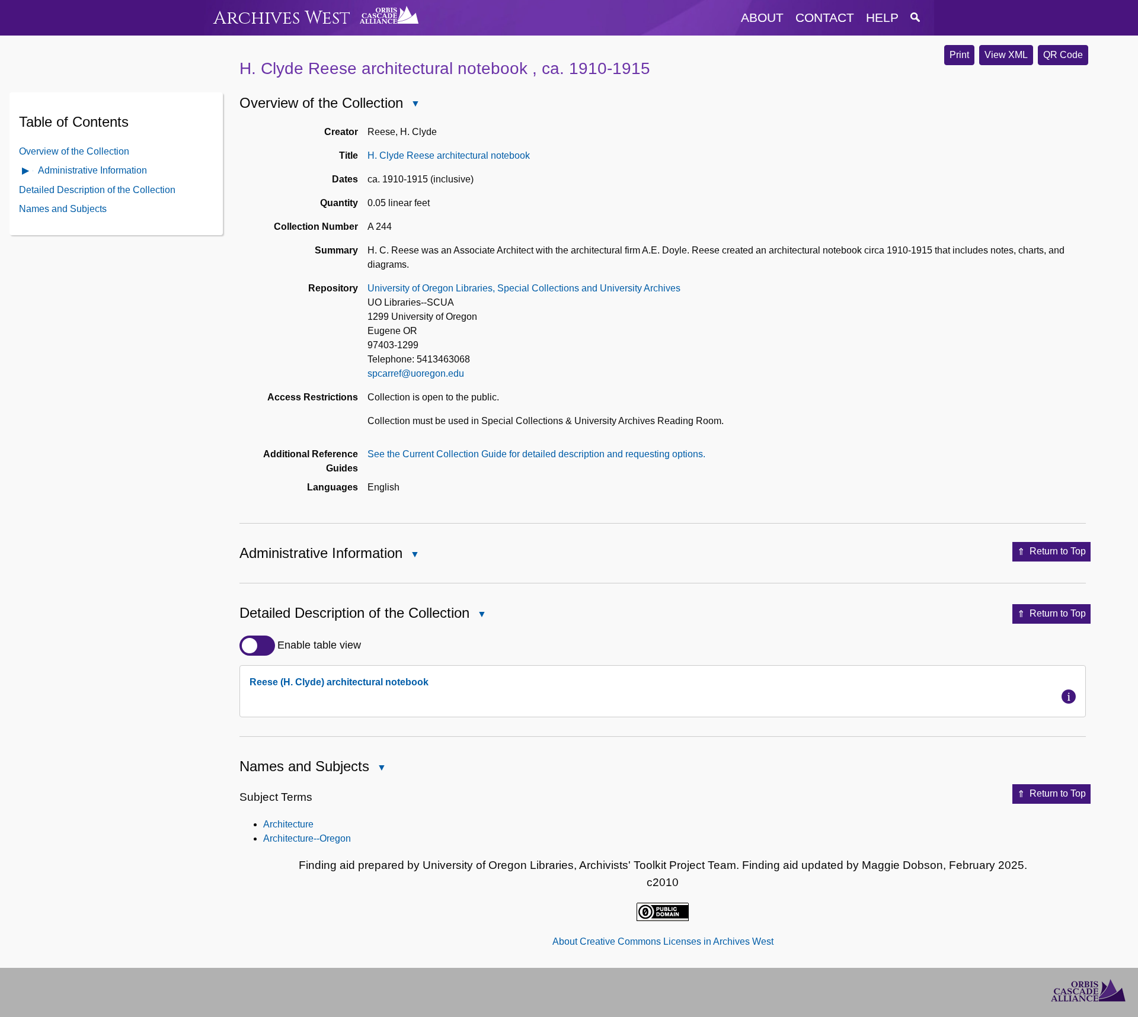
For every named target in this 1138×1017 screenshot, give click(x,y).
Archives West (281, 18)
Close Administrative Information (414, 555)
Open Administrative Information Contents (26, 171)
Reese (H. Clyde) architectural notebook (339, 682)
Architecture (288, 824)
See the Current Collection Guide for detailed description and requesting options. (536, 454)
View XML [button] (1006, 55)
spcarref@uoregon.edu (415, 373)
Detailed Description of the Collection (97, 189)
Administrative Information (92, 170)
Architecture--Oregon (307, 838)
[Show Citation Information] (1069, 696)
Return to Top (1058, 551)
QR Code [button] (1063, 55)
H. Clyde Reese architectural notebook (448, 155)
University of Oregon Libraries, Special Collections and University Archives (523, 288)
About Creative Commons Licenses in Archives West (662, 941)
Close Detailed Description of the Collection (481, 615)
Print (959, 55)
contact (824, 17)
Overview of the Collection (74, 151)
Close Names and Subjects (381, 768)
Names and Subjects (63, 208)
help (882, 17)
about (762, 17)
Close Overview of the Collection (415, 104)
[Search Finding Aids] (915, 17)
